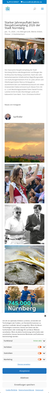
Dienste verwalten (24, 364)
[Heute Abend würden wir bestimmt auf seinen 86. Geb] (24, 224)
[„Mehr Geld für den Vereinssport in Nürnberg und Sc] (24, 306)
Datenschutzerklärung (26, 390)
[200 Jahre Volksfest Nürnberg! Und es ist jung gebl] (24, 183)
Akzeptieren (24, 371)
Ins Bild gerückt (23, 31)
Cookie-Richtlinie (11, 390)
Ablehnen (24, 377)
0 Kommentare (18, 34)
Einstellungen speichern (24, 384)
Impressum (39, 390)
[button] (45, 316)
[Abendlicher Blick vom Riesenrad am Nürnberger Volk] (24, 143)
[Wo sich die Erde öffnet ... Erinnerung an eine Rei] (24, 265)
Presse (7, 34)
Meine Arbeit (36, 31)
